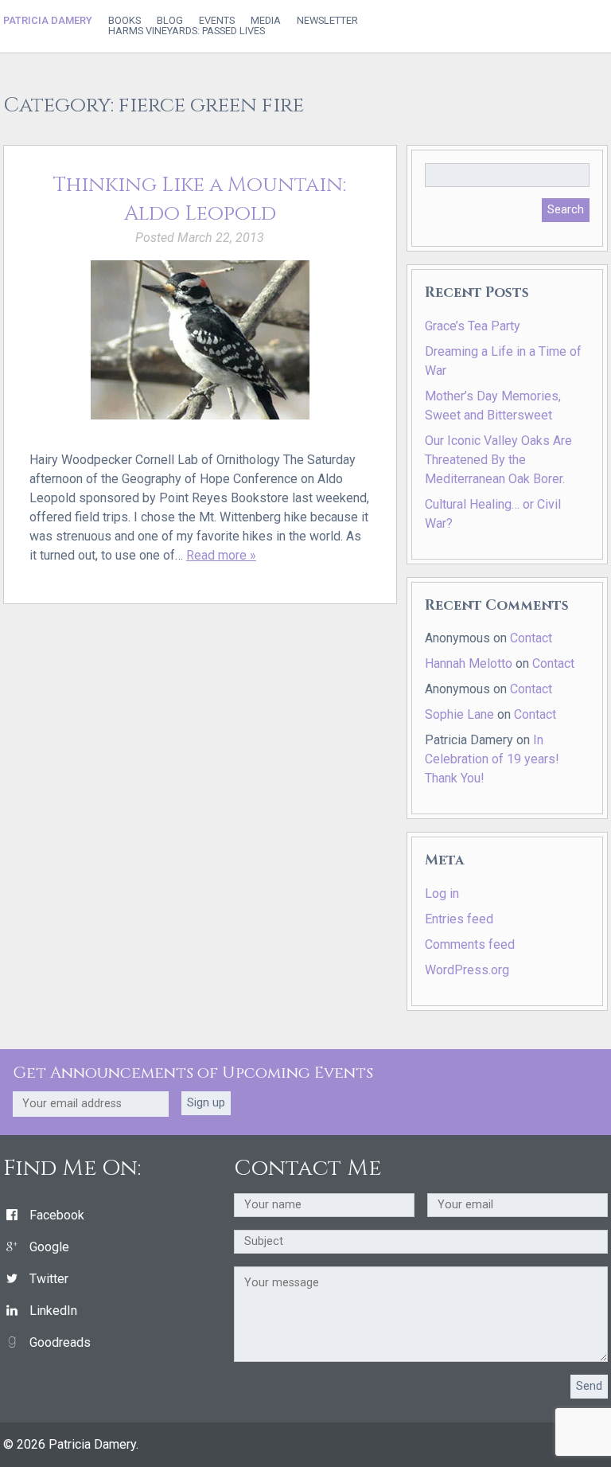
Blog (170, 21)
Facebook (56, 1215)
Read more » (221, 555)
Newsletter (327, 21)
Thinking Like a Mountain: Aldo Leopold (199, 199)
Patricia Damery (47, 20)
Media (266, 21)
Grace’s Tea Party (472, 326)
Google (49, 1246)
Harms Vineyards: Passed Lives (186, 31)
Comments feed (470, 944)
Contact (531, 638)
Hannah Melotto (468, 663)
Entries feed (459, 919)
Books (124, 21)
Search (565, 210)
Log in (442, 893)
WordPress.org (467, 969)
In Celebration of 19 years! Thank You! (492, 759)
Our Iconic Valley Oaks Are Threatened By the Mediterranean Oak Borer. (498, 459)
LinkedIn (53, 1310)
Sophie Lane (459, 714)
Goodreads (60, 1342)
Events (217, 21)
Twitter (48, 1278)
